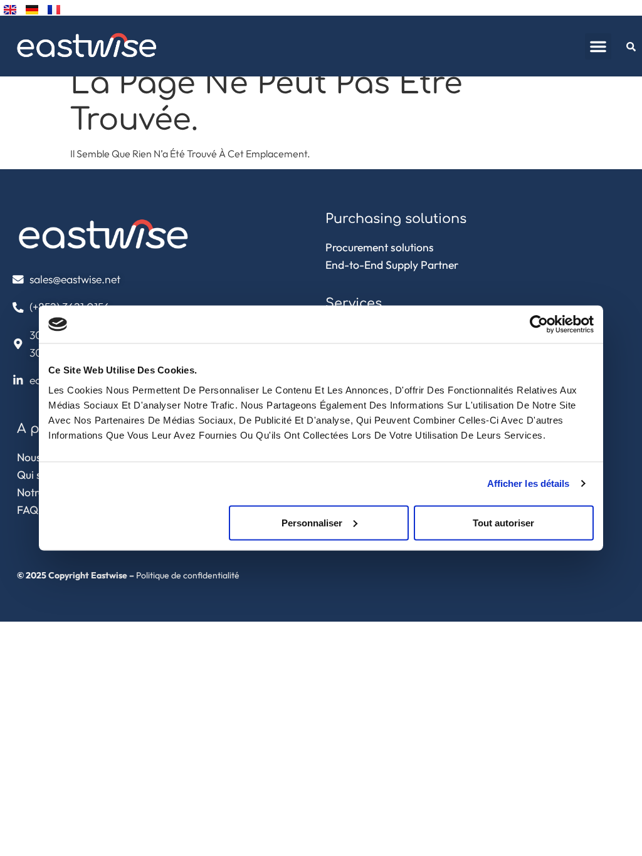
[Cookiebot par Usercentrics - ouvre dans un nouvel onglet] (539, 324)
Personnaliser (312, 522)
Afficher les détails (528, 483)
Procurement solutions (379, 247)
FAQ (27, 510)
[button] (598, 46)
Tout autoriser (503, 522)
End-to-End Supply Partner (391, 265)
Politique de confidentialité (187, 575)
